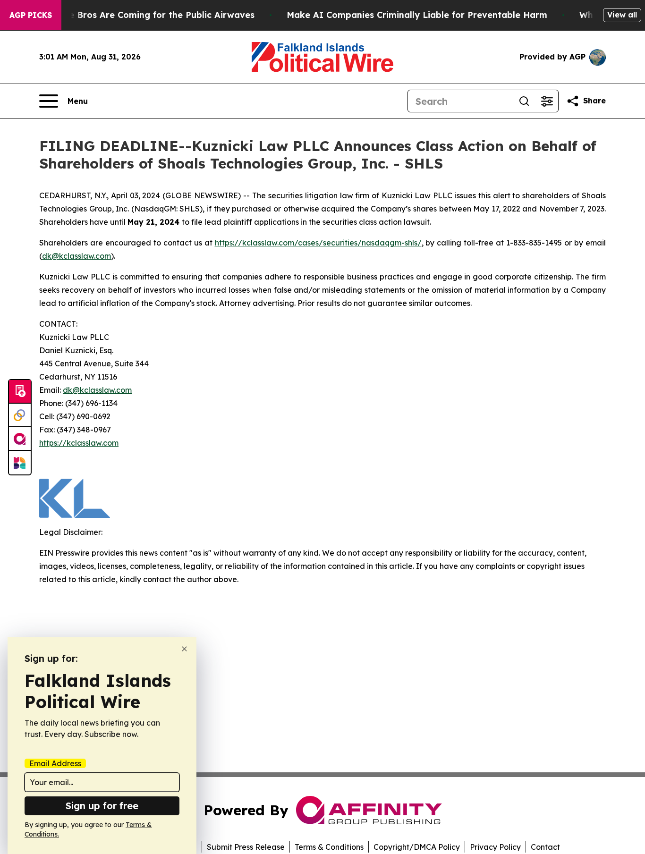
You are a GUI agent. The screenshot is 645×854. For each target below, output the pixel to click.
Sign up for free (102, 806)
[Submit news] (20, 392)
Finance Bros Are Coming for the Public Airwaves (148, 14)
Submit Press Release (246, 847)
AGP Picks (30, 15)
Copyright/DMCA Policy (416, 847)
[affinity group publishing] (20, 439)
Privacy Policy (495, 847)
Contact (545, 847)
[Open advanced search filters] (546, 101)
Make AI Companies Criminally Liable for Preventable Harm (417, 14)
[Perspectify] (20, 415)
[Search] (524, 101)
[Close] (184, 648)
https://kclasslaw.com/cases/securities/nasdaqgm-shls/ (318, 242)
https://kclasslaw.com (79, 443)
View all (622, 14)
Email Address (55, 763)
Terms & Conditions (329, 847)
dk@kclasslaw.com (76, 256)
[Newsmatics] (20, 462)
